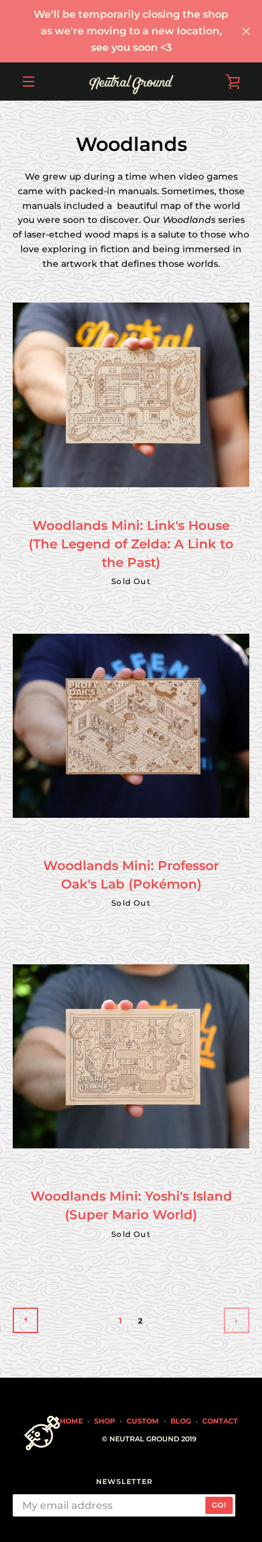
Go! (219, 1505)
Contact (220, 1421)
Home (71, 1421)
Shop (104, 1421)
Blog (180, 1421)
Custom (143, 1421)
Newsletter (124, 1481)
